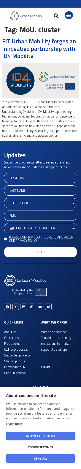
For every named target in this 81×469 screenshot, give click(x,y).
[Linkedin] (24, 307)
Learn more (14, 424)
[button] (56, 15)
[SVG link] (26, 15)
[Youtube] (40, 307)
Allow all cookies (40, 436)
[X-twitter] (15, 307)
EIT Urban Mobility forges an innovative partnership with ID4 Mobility (39, 48)
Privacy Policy (27, 240)
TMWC (46, 366)
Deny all (41, 459)
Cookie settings (40, 447)
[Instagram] (32, 307)
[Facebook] (7, 307)
